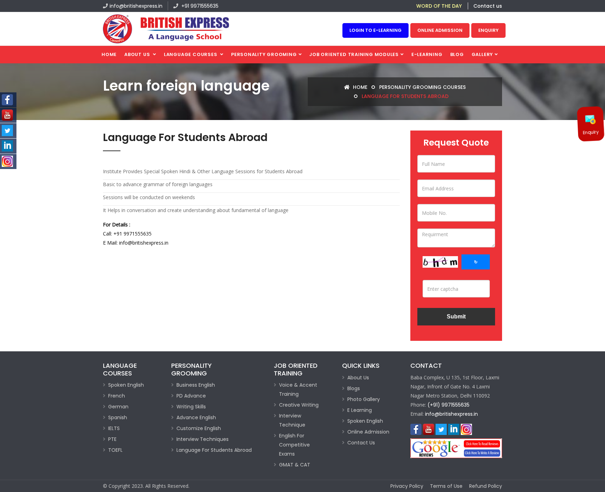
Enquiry (488, 30)
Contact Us (361, 442)
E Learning (359, 410)
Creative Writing (299, 404)
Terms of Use (446, 486)
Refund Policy (485, 486)
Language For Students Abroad (214, 450)
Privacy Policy (406, 486)
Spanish (117, 417)
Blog (457, 54)
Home (109, 54)
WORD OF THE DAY (439, 5)
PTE (112, 439)
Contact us (487, 5)
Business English (195, 384)
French (116, 395)
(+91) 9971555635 (448, 404)
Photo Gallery (363, 399)
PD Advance (191, 395)
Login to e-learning (375, 30)
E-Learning (427, 54)
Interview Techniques (202, 439)
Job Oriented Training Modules (354, 54)
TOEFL (115, 450)
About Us (358, 377)
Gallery (482, 54)
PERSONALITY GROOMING (264, 54)
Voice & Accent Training (298, 389)
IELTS (114, 428)
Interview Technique (292, 420)
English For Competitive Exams (294, 444)
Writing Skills (191, 406)
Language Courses (191, 54)
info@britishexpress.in (136, 5)
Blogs (353, 388)
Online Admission (440, 30)
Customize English (198, 428)
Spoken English (126, 384)
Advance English (196, 417)
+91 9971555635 (199, 5)
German (118, 406)
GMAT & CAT (294, 464)
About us (137, 54)
